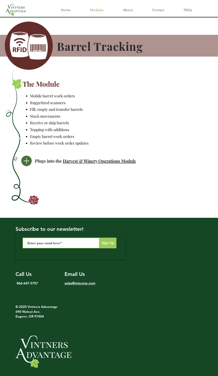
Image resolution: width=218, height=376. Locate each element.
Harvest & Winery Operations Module (99, 161)
